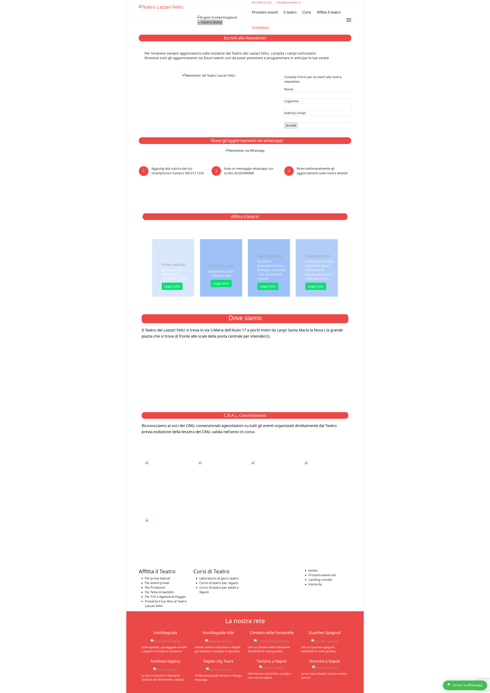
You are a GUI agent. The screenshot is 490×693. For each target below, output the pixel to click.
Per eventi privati (157, 583)
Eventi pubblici (270, 256)
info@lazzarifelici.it (288, 2)
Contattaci (260, 27)
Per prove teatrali (157, 578)
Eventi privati (221, 266)
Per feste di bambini (159, 592)
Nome (288, 89)
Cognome (291, 101)
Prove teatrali (173, 264)
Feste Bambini (317, 256)
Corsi (306, 12)
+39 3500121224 (261, 2)
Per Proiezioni (155, 587)
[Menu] (348, 20)
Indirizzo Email (294, 113)
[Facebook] (140, 2)
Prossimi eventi (265, 12)
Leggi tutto (172, 286)
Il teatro (289, 12)
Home (313, 570)
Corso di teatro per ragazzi (218, 583)
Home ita (315, 584)
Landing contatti (320, 580)
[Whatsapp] (146, 2)
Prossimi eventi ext (322, 575)
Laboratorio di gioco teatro (219, 578)
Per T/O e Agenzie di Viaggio (165, 597)
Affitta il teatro (329, 12)
